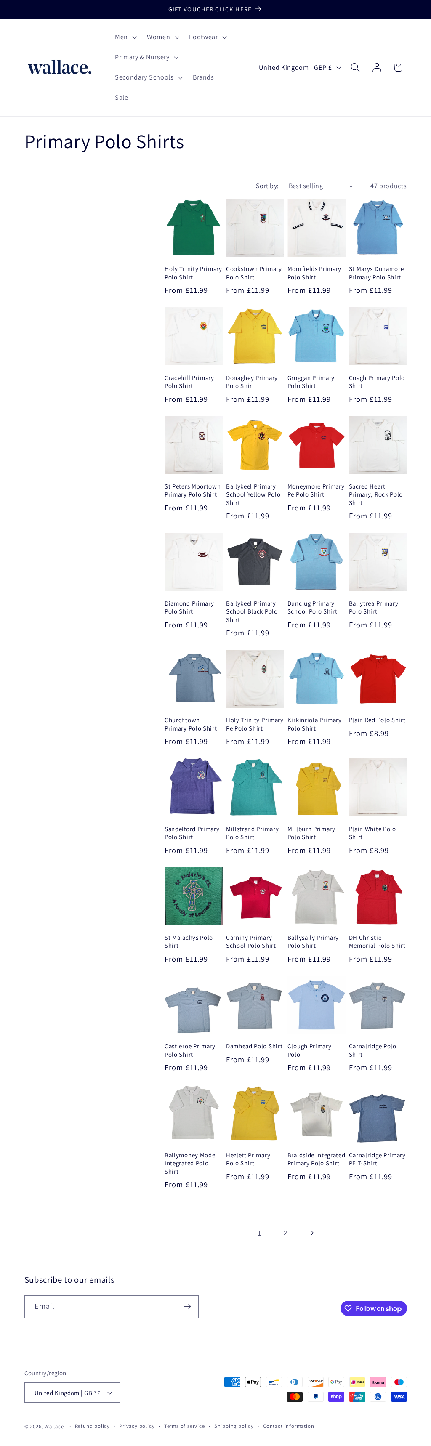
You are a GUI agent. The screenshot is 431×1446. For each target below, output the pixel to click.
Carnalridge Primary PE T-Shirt (377, 1159)
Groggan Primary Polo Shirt (311, 382)
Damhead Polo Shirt (254, 1046)
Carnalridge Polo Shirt (372, 1050)
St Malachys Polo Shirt (189, 941)
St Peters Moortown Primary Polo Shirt (193, 490)
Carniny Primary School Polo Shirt (251, 941)
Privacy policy (136, 1426)
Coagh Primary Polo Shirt (377, 382)
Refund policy (92, 1426)
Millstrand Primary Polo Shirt (252, 833)
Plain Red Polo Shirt (377, 720)
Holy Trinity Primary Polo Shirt (193, 273)
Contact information (288, 1426)
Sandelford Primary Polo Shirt (192, 833)
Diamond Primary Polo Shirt (189, 607)
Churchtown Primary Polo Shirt (191, 724)
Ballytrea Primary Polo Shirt (374, 607)
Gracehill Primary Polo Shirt (189, 382)
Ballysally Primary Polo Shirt (313, 941)
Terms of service (184, 1426)
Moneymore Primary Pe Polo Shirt (316, 490)
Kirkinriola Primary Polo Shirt (314, 724)
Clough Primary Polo (309, 1050)
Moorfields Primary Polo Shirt (314, 273)
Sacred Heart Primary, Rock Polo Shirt (376, 494)
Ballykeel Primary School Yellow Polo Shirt (253, 494)
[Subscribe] (187, 1306)
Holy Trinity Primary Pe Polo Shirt (255, 724)
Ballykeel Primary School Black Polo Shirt (252, 611)
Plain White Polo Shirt (372, 833)
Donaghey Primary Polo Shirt (252, 382)
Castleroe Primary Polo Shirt (190, 1050)
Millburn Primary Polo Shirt (311, 833)
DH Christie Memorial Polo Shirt (377, 941)
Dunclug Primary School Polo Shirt (312, 607)
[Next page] (312, 1233)
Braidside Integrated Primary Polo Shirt (316, 1159)
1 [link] (259, 1233)
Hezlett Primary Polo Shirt (248, 1159)
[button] (125, 37)
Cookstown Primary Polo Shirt (254, 273)
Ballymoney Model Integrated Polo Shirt (191, 1163)
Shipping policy (234, 1426)
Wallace (54, 1426)
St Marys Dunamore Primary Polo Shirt (376, 273)
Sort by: (267, 185)
